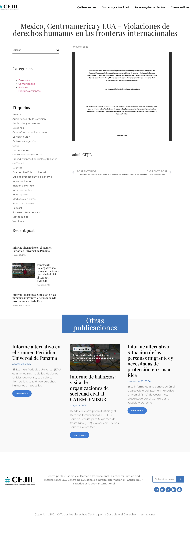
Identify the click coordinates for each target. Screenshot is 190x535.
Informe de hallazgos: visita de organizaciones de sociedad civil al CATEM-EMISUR (48, 273)
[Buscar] (55, 50)
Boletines (24, 80)
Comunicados (26, 83)
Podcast (23, 87)
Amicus (16, 114)
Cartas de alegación (24, 141)
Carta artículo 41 (21, 136)
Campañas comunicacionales (29, 132)
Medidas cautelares (23, 199)
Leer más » (22, 393)
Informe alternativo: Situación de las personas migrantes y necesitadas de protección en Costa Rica (34, 298)
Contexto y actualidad (115, 7)
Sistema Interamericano (26, 212)
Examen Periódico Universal (29, 172)
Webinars (18, 221)
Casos (15, 145)
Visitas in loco (20, 216)
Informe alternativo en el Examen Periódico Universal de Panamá (32, 249)
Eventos (17, 167)
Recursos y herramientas (150, 7)
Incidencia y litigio (23, 185)
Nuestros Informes (23, 203)
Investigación (20, 194)
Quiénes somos (86, 7)
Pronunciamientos (29, 91)
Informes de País (22, 190)
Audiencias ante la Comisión (29, 119)
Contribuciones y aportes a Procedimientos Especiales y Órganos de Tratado (34, 159)
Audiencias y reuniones (26, 123)
